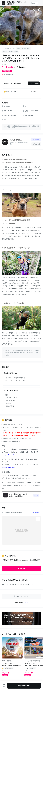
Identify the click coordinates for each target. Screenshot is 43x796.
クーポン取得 (34, 83)
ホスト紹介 (36, 139)
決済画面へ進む (24, 686)
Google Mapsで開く (9, 455)
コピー (27, 602)
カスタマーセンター (22, 596)
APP (33, 3)
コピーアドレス (36, 512)
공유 (34, 10)
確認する (22, 568)
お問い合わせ (36, 144)
